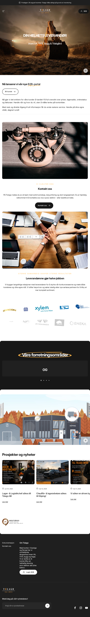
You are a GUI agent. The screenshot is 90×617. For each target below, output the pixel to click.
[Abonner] (80, 603)
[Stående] (82, 594)
